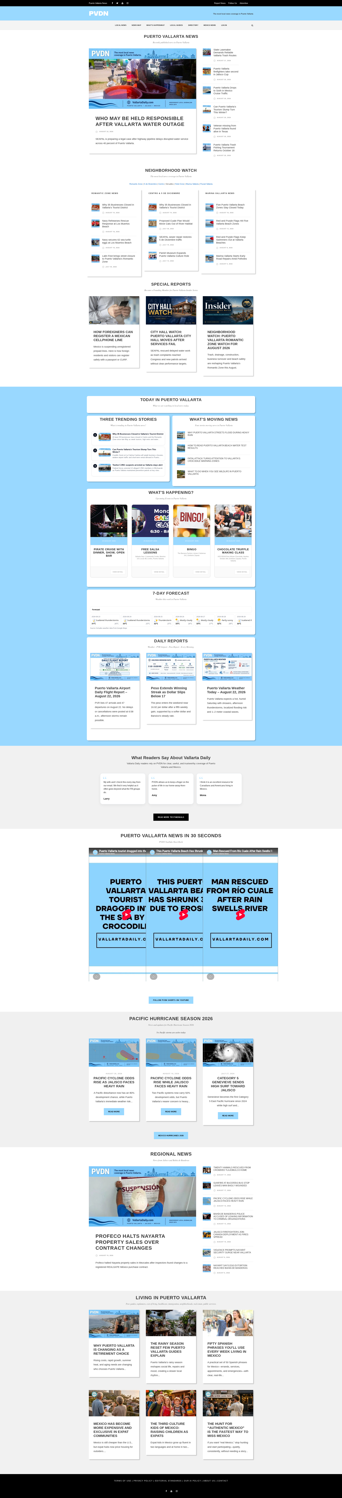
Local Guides (176, 25)
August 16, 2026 (171, 1073)
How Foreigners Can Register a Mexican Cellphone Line (113, 336)
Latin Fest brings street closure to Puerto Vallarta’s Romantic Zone (118, 259)
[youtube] (122, 3)
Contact (222, 1481)
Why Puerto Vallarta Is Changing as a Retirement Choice (114, 1349)
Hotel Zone (179, 184)
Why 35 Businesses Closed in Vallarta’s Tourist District (118, 206)
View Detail (118, 572)
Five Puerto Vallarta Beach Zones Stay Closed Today (230, 206)
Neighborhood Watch (171, 170)
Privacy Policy (143, 1481)
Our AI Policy (192, 1481)
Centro (161, 184)
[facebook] (112, 3)
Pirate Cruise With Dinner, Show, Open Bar (109, 552)
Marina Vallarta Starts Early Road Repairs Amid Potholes (231, 257)
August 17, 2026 (224, 1175)
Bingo (192, 549)
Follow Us (232, 3)
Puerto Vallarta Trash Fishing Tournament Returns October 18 (224, 147)
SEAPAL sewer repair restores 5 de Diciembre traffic (175, 238)
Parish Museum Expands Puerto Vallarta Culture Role (174, 254)
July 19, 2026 (168, 245)
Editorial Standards (168, 1481)
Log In (224, 25)
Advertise (244, 3)
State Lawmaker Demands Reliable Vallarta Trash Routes (224, 52)
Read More (114, 1112)
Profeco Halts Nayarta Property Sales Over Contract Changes (130, 1242)
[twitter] (117, 3)
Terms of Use (123, 1481)
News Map (136, 25)
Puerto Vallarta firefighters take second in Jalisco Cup (225, 71)
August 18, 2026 (113, 232)
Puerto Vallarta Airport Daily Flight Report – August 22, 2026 (112, 692)
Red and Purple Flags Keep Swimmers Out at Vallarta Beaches (231, 240)
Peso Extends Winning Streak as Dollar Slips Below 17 (169, 692)
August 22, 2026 (106, 131)
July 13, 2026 (168, 261)
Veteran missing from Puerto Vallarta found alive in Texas (224, 128)
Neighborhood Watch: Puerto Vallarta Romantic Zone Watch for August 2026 (225, 340)
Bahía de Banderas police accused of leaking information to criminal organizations (233, 1216)
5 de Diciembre (150, 184)
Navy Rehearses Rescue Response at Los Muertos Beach (116, 223)
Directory (193, 25)
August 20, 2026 (224, 79)
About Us (209, 1481)
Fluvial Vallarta (206, 184)
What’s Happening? (155, 25)
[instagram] (127, 3)
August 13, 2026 (227, 229)
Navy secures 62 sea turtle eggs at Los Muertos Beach (116, 241)
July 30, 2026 (111, 267)
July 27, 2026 (228, 1073)
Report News (220, 3)
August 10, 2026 (224, 1242)
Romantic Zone (135, 184)
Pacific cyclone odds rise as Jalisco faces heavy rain (114, 1082)
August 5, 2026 (226, 264)
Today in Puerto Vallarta (171, 399)
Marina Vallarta (192, 184)
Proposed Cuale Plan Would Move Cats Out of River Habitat (176, 222)
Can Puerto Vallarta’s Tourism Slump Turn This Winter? (224, 109)
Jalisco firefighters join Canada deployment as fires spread (230, 1234)
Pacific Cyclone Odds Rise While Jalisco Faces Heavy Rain (171, 1082)
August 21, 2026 (224, 60)
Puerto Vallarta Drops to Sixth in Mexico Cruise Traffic (224, 90)
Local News (120, 25)
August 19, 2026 (113, 213)
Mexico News (210, 25)
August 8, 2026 (226, 248)
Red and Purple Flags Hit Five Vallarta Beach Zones (232, 222)
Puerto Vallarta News (171, 36)
